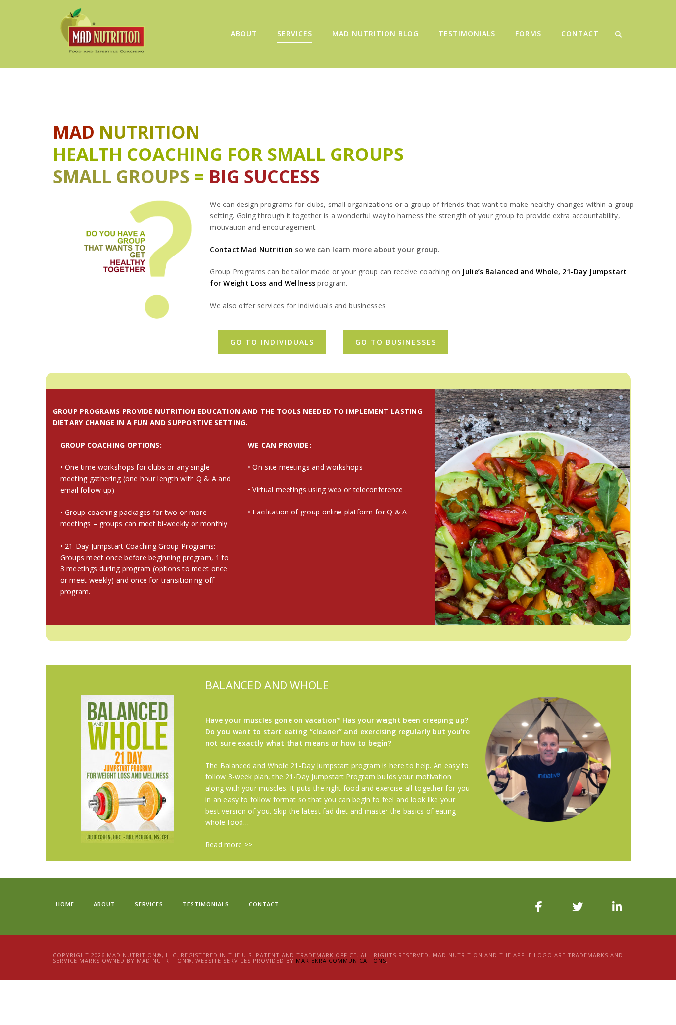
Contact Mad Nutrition (251, 249)
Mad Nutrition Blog (375, 33)
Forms (528, 33)
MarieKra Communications (341, 960)
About (244, 33)
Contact (580, 33)
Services (294, 33)
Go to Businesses (395, 342)
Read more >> (228, 844)
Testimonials (466, 33)
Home (65, 904)
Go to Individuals (272, 342)
